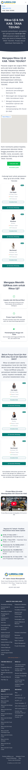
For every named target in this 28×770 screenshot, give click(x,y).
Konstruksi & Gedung (6, 604)
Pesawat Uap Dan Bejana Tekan (19, 680)
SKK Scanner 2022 (20, 708)
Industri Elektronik (5, 647)
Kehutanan (17, 635)
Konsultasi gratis (14, 167)
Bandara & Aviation (19, 607)
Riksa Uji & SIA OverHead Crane (5, 731)
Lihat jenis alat (14, 163)
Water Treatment (19, 640)
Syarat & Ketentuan (11, 758)
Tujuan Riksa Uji (5, 670)
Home (3, 6)
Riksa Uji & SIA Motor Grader (6, 714)
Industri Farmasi (5, 650)
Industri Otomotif (5, 632)
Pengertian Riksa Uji (6, 667)
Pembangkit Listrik (19, 619)
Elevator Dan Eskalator (21, 673)
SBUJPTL (17, 695)
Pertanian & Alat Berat (20, 632)
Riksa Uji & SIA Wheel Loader (6, 706)
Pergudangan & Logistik (5, 614)
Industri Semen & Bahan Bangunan (5, 636)
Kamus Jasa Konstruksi (14, 760)
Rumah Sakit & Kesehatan (5, 628)
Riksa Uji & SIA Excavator (5, 702)
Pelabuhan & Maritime (20, 604)
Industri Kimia (18, 616)
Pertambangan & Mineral (5, 608)
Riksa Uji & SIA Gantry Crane (6, 735)
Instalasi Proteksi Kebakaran (19, 685)
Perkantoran (4, 639)
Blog (16, 692)
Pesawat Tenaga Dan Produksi (20, 676)
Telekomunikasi (19, 638)
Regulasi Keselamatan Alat (7, 673)
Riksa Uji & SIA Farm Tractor (6, 710)
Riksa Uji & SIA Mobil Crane (6, 718)
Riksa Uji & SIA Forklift (7, 694)
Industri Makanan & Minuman (20, 622)
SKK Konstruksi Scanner (19, 716)
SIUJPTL (17, 700)
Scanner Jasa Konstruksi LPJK (19, 712)
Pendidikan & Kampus (20, 610)
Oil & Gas (3, 622)
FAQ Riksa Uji (4, 679)
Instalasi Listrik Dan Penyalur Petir (20, 669)
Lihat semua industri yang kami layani (20, 665)
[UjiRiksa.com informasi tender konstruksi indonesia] (8, 2)
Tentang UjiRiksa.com (8, 756)
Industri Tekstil (18, 626)
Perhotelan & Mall (5, 625)
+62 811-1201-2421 (14, 587)
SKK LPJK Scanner (20, 706)
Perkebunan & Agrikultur (4, 619)
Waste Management (20, 643)
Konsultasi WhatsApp (13, 207)
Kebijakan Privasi (20, 756)
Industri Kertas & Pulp (6, 642)
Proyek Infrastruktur (20, 646)
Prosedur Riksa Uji (6, 677)
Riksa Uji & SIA (6, 8)
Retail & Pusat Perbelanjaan (18, 613)
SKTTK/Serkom (19, 698)
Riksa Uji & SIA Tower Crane (6, 748)
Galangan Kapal (5, 645)
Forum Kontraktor (19, 703)
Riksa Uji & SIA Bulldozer (5, 697)
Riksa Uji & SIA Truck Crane (6, 723)
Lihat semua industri (13, 657)
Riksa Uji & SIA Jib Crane (5, 744)
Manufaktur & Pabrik (6, 611)
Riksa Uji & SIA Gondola (5, 740)
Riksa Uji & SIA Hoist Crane (6, 727)
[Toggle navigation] (25, 2)
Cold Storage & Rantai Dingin (7, 653)
